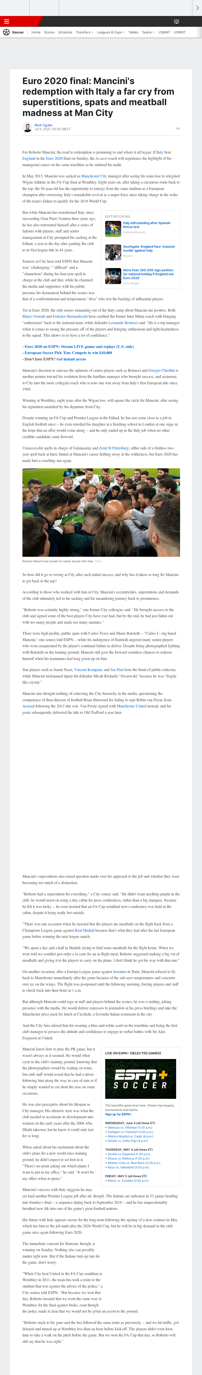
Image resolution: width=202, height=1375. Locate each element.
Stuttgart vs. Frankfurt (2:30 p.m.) (130, 1132)
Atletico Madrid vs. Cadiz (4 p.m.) (130, 1136)
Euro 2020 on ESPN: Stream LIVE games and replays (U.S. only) (79, 346)
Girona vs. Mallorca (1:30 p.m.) (129, 1158)
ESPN (26, 21)
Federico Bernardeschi (70, 316)
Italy (159, 152)
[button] (186, 21)
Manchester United (131, 705)
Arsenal (28, 705)
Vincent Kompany (88, 669)
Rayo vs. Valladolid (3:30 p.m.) (128, 1167)
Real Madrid (84, 930)
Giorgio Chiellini (162, 370)
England (28, 158)
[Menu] (6, 21)
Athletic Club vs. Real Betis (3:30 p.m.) (134, 1163)
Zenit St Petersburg (114, 447)
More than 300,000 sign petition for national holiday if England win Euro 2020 (148, 274)
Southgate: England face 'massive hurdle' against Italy (149, 248)
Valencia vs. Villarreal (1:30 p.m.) (130, 1127)
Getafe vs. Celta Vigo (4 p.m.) (128, 1141)
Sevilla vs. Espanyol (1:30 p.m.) (129, 1154)
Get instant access (71, 359)
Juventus (119, 971)
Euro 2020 (54, 158)
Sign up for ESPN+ (118, 1114)
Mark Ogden (43, 125)
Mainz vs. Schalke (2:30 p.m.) (128, 1180)
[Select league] (15, 8)
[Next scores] (197, 8)
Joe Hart (117, 669)
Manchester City (94, 175)
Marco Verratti (33, 316)
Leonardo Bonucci (123, 322)
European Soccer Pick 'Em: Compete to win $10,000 (68, 352)
